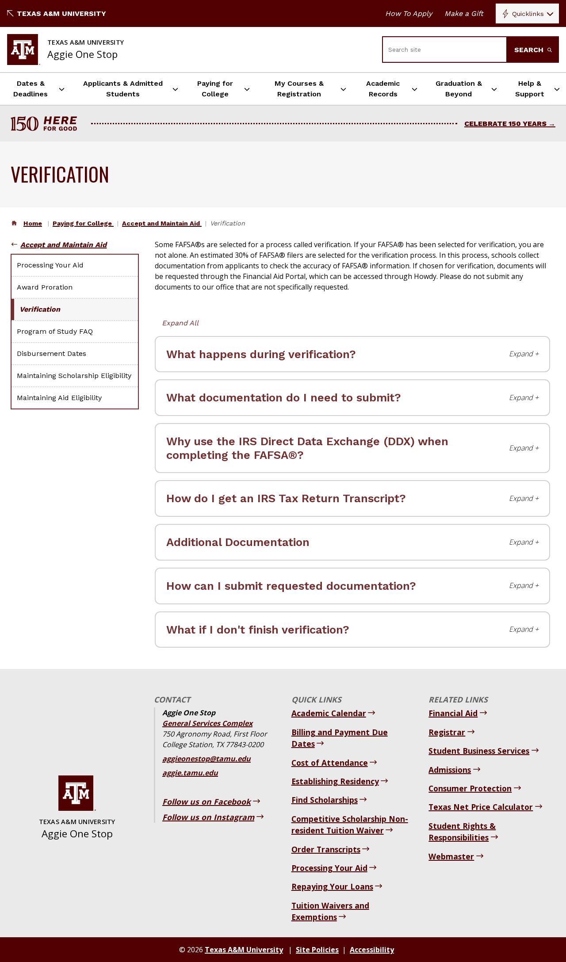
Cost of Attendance (329, 762)
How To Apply (408, 13)
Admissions (449, 769)
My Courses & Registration (299, 88)
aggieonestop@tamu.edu (206, 758)
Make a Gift (463, 13)
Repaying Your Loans (332, 886)
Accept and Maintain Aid (162, 223)
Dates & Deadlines (30, 88)
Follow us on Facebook (206, 801)
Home (32, 223)
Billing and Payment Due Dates (339, 738)
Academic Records (383, 88)
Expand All (180, 323)
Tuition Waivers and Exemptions (330, 911)
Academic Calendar (328, 713)
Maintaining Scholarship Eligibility (74, 375)
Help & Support (529, 88)
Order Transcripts (325, 849)
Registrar (446, 732)
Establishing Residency (335, 781)
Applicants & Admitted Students (123, 88)
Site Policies (317, 949)
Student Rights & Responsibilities (462, 832)
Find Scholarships (324, 799)
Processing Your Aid (50, 265)
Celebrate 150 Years (505, 123)
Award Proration (45, 287)
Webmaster (451, 856)
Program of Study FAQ (55, 331)
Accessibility (372, 949)
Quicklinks (528, 13)
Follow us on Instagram (208, 817)
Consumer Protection (470, 788)
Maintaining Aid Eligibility (59, 397)
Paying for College (215, 88)
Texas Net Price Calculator (480, 807)
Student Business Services (478, 750)
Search (530, 50)
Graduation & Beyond (459, 88)
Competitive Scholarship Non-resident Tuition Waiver (349, 824)
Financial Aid (453, 713)
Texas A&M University (61, 13)
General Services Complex (207, 723)
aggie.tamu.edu (190, 773)
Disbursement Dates (51, 353)
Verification (39, 309)
